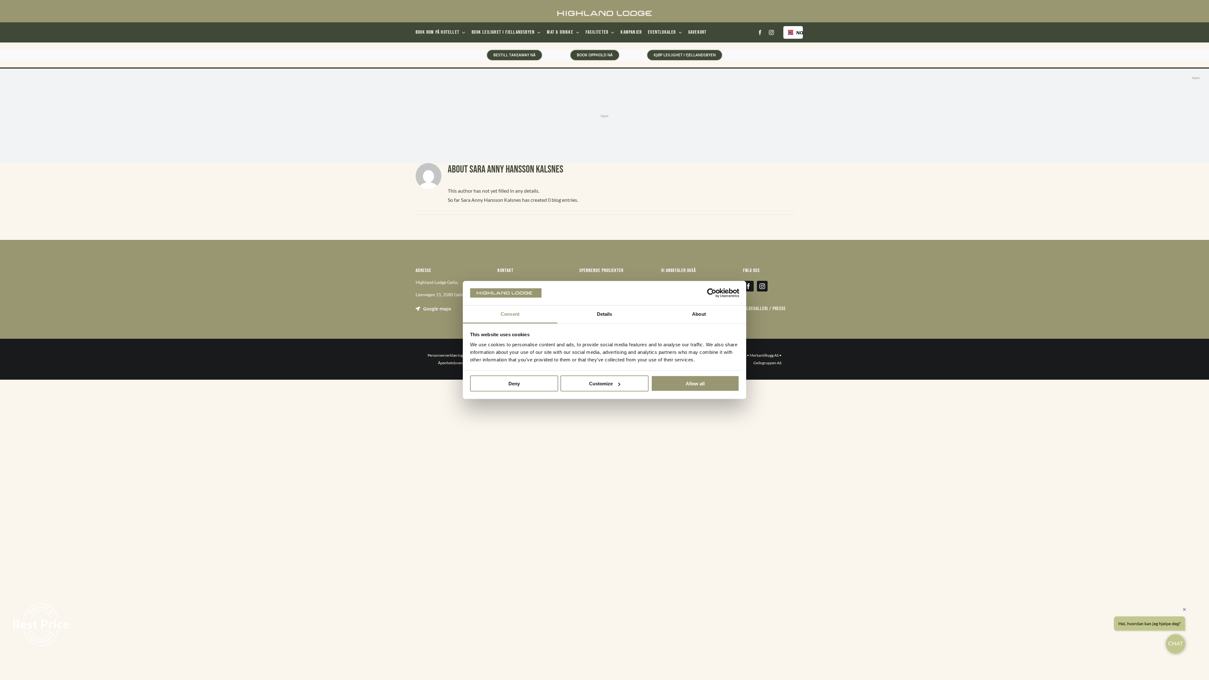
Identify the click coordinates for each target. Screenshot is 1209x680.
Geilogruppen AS (767, 362)
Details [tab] (604, 313)
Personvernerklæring (445, 355)
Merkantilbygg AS (764, 355)
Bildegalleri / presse (764, 309)
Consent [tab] (510, 313)
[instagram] (771, 32)
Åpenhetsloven (450, 362)
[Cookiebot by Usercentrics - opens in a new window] (711, 293)
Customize (601, 383)
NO (797, 33)
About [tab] (699, 313)
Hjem (1196, 78)
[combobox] (793, 32)
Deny (514, 383)
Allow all (695, 383)
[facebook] (760, 32)
